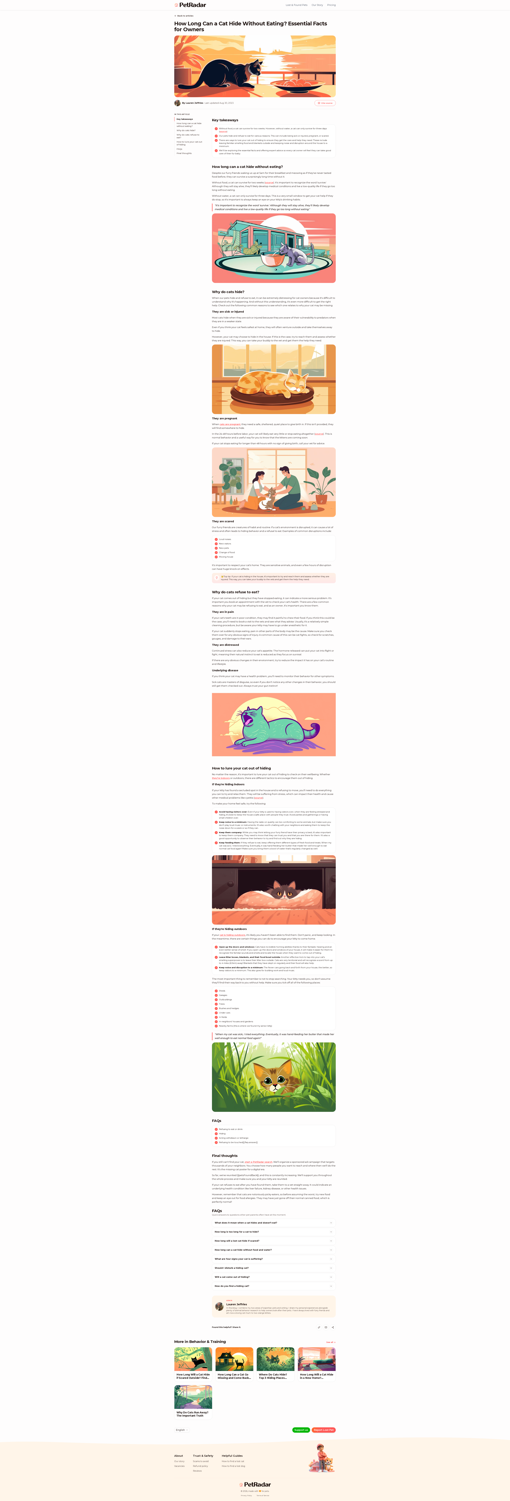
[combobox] (182, 1430)
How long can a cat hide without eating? (189, 124)
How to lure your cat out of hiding (189, 143)
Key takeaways (185, 119)
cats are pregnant (230, 424)
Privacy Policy (246, 1495)
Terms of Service (263, 1495)
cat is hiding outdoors (232, 935)
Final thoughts (184, 153)
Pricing (331, 5)
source (223, 131)
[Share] (333, 1327)
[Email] (326, 1327)
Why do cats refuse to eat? (188, 136)
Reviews (197, 1471)
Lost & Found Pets (296, 5)
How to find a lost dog (233, 1466)
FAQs (179, 149)
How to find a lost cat (233, 1461)
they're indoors (221, 778)
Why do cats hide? (186, 130)
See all (329, 1342)
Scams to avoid (201, 1461)
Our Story (317, 5)
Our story (179, 1461)
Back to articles (185, 16)
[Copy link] (319, 1327)
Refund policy (200, 1466)
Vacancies (179, 1466)
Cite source (326, 103)
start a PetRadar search (258, 1162)
